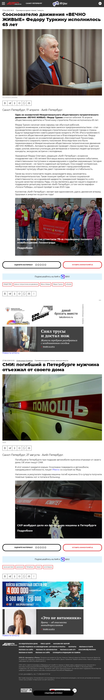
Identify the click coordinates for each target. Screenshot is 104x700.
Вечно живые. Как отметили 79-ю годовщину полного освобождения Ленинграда (54, 241)
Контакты (72, 647)
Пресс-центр (45, 644)
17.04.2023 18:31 (8, 10)
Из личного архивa (9, 97)
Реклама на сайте (26, 650)
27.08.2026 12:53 (8, 361)
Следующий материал (53, 693)
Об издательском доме (28, 644)
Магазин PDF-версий (61, 644)
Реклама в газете (86, 647)
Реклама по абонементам (46, 650)
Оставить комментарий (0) (82, 265)
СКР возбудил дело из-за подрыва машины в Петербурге (56, 525)
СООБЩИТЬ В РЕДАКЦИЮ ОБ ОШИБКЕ (66, 652)
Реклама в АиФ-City (68, 650)
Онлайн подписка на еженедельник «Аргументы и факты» (42, 647)
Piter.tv (56, 469)
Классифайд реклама (87, 650)
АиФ (4, 442)
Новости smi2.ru (10, 353)
